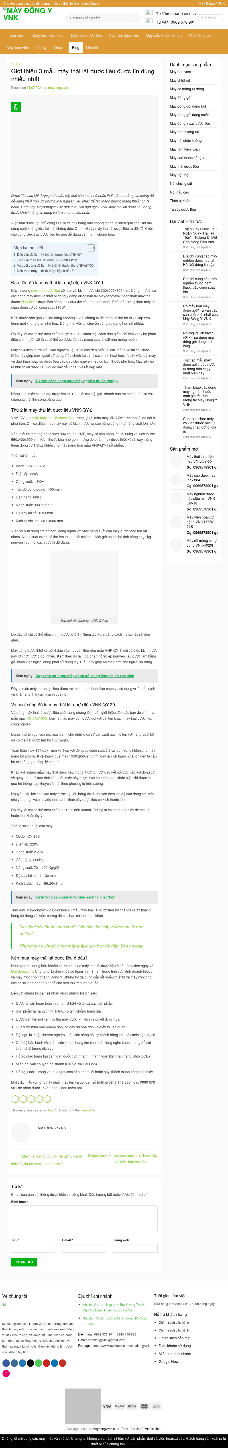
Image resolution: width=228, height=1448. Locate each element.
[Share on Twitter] (23, 1099)
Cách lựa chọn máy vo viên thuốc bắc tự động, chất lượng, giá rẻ (199, 425)
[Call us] (38, 1363)
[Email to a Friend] (31, 1099)
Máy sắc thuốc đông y (164, 35)
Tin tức (16, 64)
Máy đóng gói (200, 35)
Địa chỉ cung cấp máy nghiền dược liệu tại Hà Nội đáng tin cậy (200, 260)
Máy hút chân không (186, 140)
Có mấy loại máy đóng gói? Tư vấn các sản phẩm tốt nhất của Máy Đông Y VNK (200, 312)
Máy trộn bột (179, 174)
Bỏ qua (131, 1443)
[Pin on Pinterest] (39, 1099)
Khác (57, 47)
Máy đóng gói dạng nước (189, 114)
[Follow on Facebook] (6, 1363)
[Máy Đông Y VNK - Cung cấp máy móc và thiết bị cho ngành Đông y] (31, 18)
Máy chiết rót (180, 80)
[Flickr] (6, 1373)
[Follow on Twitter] (22, 1363)
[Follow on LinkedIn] (54, 1363)
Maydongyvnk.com (106, 1428)
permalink (88, 1110)
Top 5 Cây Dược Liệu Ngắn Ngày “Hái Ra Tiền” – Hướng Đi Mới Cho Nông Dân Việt (200, 235)
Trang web (121, 1240)
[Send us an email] (30, 1363)
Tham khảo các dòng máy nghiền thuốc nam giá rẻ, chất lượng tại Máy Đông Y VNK (200, 395)
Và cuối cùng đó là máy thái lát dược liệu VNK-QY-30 (55, 265)
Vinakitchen (153, 1428)
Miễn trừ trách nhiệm (175, 1353)
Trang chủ (15, 35)
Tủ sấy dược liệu (183, 209)
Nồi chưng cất (181, 183)
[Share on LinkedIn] (47, 1099)
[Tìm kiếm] (106, 47)
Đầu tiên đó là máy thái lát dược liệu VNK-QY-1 (51, 254)
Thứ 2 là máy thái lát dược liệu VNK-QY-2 (47, 259)
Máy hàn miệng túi (184, 131)
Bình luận (19, 1201)
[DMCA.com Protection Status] (83, 1405)
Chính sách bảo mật (174, 1337)
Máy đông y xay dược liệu (190, 123)
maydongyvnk (58, 87)
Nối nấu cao (179, 192)
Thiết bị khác (180, 200)
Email (67, 1240)
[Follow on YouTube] (62, 1363)
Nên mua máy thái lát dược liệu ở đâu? (45, 270)
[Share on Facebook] (15, 1099)
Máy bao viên (18, 47)
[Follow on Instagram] (14, 1363)
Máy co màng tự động (187, 88)
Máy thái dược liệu (123, 35)
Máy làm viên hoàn (48, 35)
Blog (75, 47)
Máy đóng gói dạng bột (188, 106)
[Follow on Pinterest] (46, 1363)
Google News (169, 1361)
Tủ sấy (41, 47)
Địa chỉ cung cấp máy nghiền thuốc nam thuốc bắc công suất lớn (200, 285)
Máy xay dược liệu (86, 35)
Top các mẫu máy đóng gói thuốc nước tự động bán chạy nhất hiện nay (199, 366)
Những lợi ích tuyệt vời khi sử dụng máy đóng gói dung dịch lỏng (199, 339)
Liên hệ (92, 47)
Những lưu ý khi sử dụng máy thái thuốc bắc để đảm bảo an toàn (82, 946)
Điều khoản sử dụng (175, 1345)
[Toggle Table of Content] (88, 248)
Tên (15, 1240)
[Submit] (134, 18)
